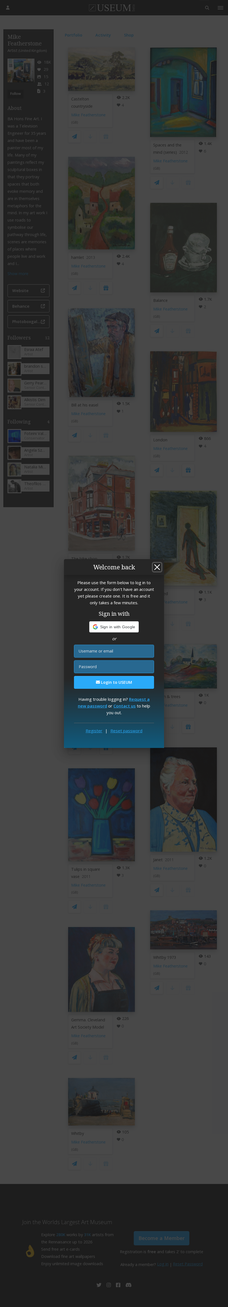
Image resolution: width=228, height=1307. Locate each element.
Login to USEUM (116, 682)
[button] (114, 626)
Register (94, 730)
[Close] (157, 567)
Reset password (126, 730)
